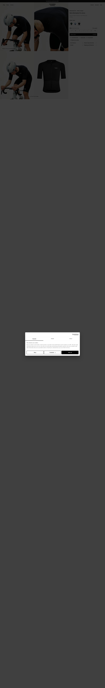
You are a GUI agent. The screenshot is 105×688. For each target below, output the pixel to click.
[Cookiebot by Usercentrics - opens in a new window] (73, 335)
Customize (52, 352)
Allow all (70, 352)
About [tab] (70, 338)
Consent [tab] (34, 338)
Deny (35, 352)
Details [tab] (52, 338)
